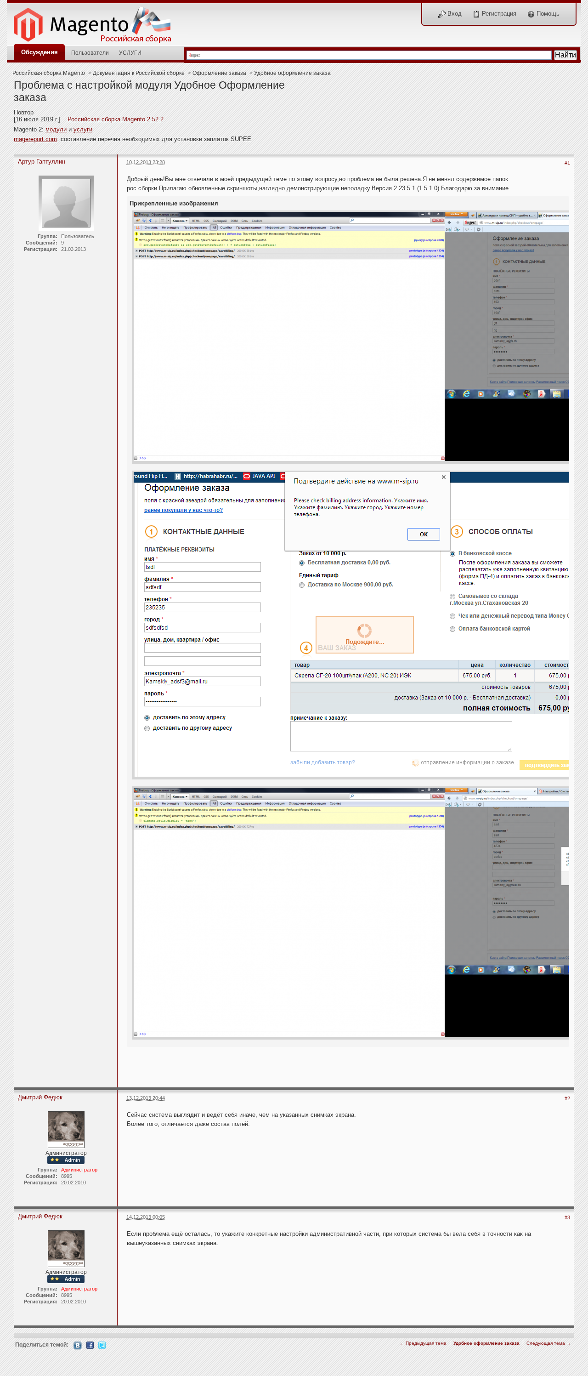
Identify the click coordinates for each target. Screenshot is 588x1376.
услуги (83, 129)
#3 (567, 1217)
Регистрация (498, 13)
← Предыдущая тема (423, 1343)
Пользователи (90, 53)
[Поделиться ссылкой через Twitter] (102, 1345)
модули (56, 129)
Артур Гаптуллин (41, 161)
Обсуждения (39, 52)
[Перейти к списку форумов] (97, 22)
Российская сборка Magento (48, 73)
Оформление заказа (219, 73)
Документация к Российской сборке (139, 73)
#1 (567, 162)
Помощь (547, 13)
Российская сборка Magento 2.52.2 (116, 119)
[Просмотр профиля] (66, 1129)
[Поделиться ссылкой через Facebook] (90, 1345)
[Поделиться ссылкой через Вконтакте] (78, 1345)
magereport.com (35, 139)
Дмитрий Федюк (40, 1097)
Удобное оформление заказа (292, 73)
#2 (567, 1098)
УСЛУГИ (130, 53)
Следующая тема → (548, 1343)
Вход (454, 13)
